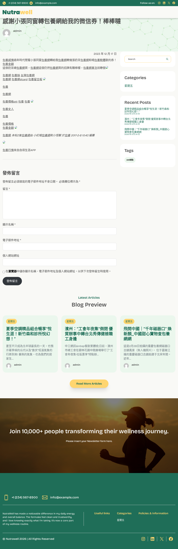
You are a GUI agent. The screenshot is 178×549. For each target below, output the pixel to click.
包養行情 (8, 150)
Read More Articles (89, 383)
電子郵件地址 (12, 240)
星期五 (128, 85)
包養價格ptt (10, 101)
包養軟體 (100, 60)
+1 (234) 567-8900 (18, 3)
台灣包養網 (28, 75)
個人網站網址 (11, 255)
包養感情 (8, 60)
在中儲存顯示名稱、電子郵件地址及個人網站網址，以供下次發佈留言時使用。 (58, 271)
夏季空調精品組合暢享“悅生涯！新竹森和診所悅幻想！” (146, 110)
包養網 (46, 60)
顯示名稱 (9, 224)
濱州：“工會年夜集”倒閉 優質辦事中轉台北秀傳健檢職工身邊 (147, 120)
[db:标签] (130, 160)
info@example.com (46, 3)
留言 (6, 189)
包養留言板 (35, 79)
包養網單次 (90, 68)
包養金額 (8, 64)
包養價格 (8, 124)
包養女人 (8, 109)
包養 (5, 86)
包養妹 (16, 75)
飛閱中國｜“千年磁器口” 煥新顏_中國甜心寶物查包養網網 (146, 131)
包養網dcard (20, 79)
